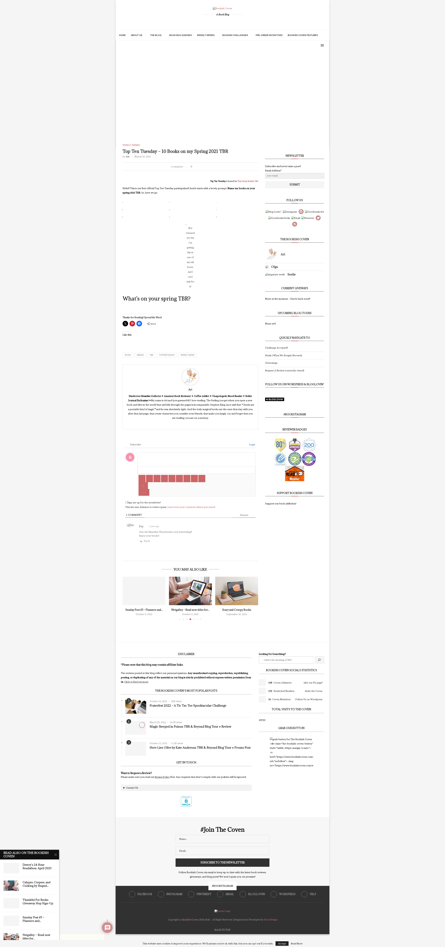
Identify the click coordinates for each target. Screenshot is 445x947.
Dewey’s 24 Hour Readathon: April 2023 (37, 866)
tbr (151, 355)
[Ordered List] (171, 478)
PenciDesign (270, 919)
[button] (127, 598)
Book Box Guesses (180, 35)
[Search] (324, 35)
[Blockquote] (186, 478)
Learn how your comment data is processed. (191, 507)
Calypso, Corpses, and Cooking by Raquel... (36, 883)
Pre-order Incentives (269, 35)
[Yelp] (240, 22)
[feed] (295, 223)
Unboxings (271, 362)
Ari (127, 156)
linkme (140, 355)
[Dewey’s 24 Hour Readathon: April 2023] (11, 868)
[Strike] (164, 478)
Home (122, 35)
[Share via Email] (212, 166)
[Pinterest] (216, 22)
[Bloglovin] (228, 22)
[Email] (222, 22)
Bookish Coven (190, 919)
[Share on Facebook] (199, 166)
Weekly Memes (206, 35)
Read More (297, 943)
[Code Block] (194, 478)
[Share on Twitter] (203, 166)
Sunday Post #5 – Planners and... (144, 610)
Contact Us (132, 787)
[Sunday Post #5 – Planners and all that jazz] (144, 591)
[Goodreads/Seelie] (279, 217)
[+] (144, 492)
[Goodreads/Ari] (314, 211)
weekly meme (187, 355)
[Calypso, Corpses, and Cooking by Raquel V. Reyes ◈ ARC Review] (11, 885)
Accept (282, 943)
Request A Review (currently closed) (284, 370)
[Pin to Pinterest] (207, 166)
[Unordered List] (179, 478)
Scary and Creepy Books (236, 610)
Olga (274, 267)
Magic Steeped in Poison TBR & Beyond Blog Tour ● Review (190, 726)
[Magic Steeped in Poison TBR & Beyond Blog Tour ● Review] (135, 728)
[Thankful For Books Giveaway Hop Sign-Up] (11, 903)
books (128, 355)
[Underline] (156, 478)
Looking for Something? (272, 654)
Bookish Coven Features (303, 35)
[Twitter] (318, 217)
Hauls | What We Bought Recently (283, 355)
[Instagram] (210, 22)
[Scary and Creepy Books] (236, 591)
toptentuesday (167, 355)
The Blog (155, 35)
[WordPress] (234, 22)
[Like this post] (194, 166)
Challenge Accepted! (276, 347)
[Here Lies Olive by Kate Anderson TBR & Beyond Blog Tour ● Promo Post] (135, 749)
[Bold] (142, 478)
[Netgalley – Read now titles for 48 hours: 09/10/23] (190, 591)
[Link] (201, 478)
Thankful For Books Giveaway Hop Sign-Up (38, 901)
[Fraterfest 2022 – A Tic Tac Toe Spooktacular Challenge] (135, 707)
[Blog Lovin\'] (273, 211)
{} (143, 485)
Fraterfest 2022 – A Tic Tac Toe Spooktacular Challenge (188, 705)
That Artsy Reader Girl (247, 181)
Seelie (292, 274)
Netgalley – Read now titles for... (190, 610)
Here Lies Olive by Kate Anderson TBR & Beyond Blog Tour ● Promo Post (200, 748)
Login (252, 444)
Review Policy (162, 777)
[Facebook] (205, 22)
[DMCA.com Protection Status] (186, 797)
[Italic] (149, 478)
